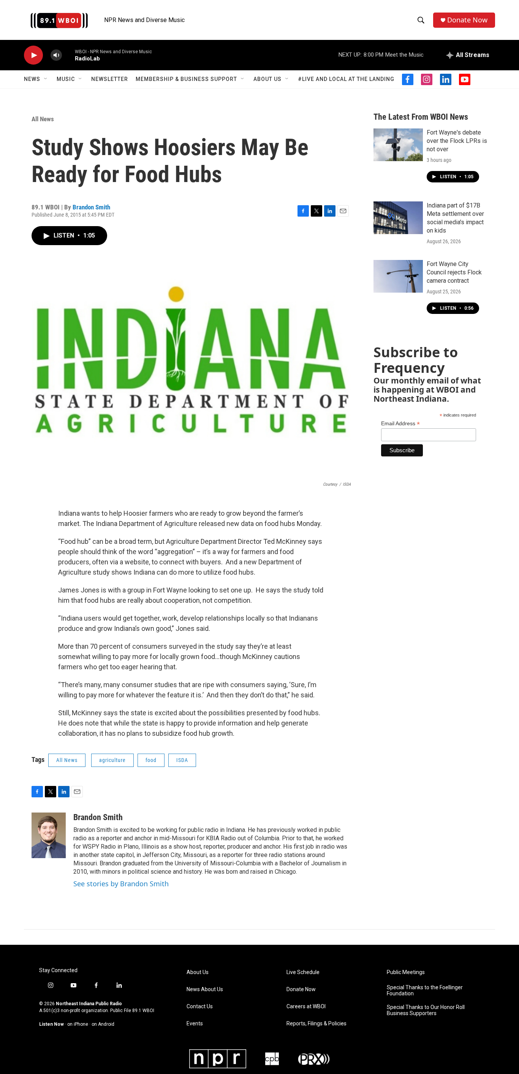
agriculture (112, 760)
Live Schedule (303, 972)
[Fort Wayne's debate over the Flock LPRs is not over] (398, 144)
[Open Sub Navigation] (46, 79)
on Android (103, 1024)
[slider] (68, 55)
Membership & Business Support (186, 79)
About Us (267, 79)
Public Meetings (406, 972)
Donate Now (467, 20)
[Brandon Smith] (49, 835)
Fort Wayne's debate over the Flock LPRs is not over (457, 141)
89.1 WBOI (143, 1010)
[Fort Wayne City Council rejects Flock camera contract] (398, 276)
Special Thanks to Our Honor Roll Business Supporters (426, 1010)
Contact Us (200, 1006)
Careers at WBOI (306, 1006)
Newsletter (109, 79)
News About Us (205, 989)
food (151, 760)
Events (195, 1023)
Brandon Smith (91, 207)
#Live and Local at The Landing (346, 79)
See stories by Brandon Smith (121, 883)
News (32, 79)
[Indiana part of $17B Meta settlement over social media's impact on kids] (398, 217)
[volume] (56, 55)
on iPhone (77, 1024)
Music (66, 79)
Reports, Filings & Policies (316, 1023)
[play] (33, 55)
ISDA (182, 760)
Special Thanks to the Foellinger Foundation (425, 990)
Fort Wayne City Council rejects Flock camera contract (454, 272)
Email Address (400, 423)
